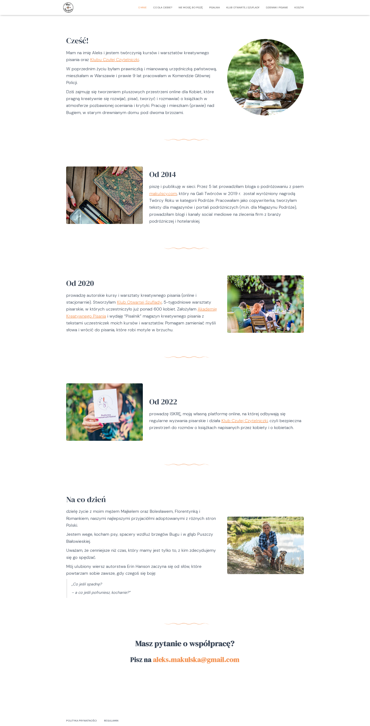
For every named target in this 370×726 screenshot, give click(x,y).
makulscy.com (163, 193)
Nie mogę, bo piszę (191, 7)
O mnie (142, 7)
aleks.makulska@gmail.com (196, 659)
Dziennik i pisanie (277, 7)
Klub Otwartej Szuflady (243, 7)
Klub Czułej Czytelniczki (244, 420)
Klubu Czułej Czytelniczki (114, 59)
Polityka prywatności (81, 720)
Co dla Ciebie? (162, 7)
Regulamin (111, 720)
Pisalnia (214, 7)
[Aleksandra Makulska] (68, 7)
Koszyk (299, 7)
